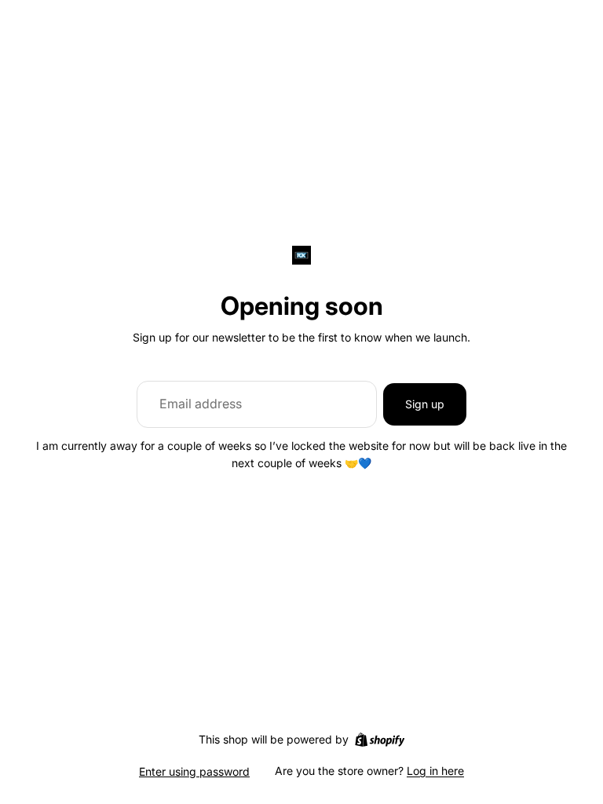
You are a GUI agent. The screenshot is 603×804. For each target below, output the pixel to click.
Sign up (424, 404)
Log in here (435, 770)
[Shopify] (379, 740)
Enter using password (194, 771)
